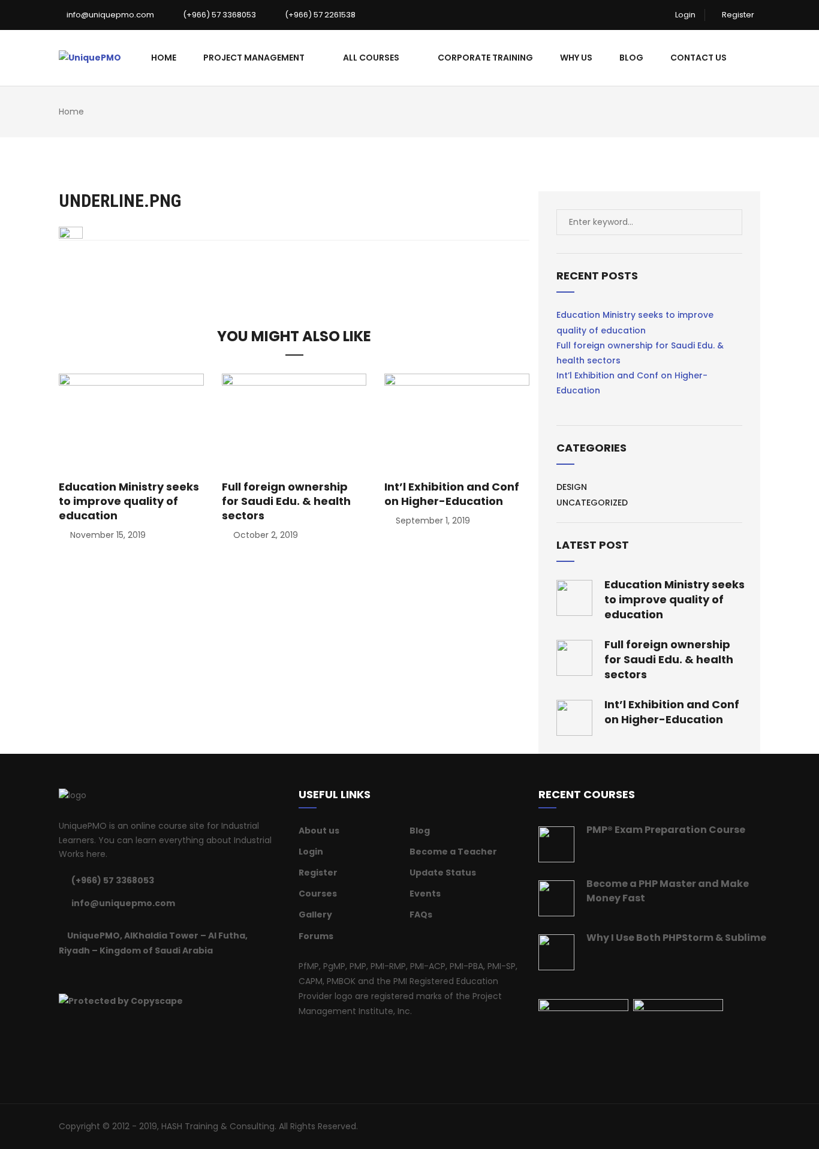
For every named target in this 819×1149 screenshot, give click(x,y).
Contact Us (698, 58)
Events (425, 894)
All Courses (371, 58)
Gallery (315, 915)
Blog (631, 58)
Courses (318, 894)
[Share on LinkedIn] (318, 266)
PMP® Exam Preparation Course (665, 830)
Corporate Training (485, 58)
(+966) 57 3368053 (218, 14)
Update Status (443, 873)
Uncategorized (592, 503)
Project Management (254, 58)
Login (684, 14)
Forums (316, 936)
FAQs (421, 915)
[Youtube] (137, 975)
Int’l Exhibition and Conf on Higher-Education (451, 494)
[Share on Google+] (302, 266)
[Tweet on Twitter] (286, 266)
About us (319, 831)
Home (163, 58)
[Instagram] (122, 975)
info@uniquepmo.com (109, 14)
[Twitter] (77, 975)
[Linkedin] (92, 975)
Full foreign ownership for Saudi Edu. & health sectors (286, 501)
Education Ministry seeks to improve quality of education (129, 501)
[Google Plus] (107, 975)
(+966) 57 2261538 (319, 14)
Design (571, 487)
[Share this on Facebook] (269, 266)
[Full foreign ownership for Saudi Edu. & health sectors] (294, 422)
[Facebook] (62, 975)
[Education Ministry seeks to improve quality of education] (131, 422)
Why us (576, 58)
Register (737, 14)
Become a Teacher (453, 852)
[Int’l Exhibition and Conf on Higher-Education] (456, 422)
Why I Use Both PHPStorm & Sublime (676, 938)
